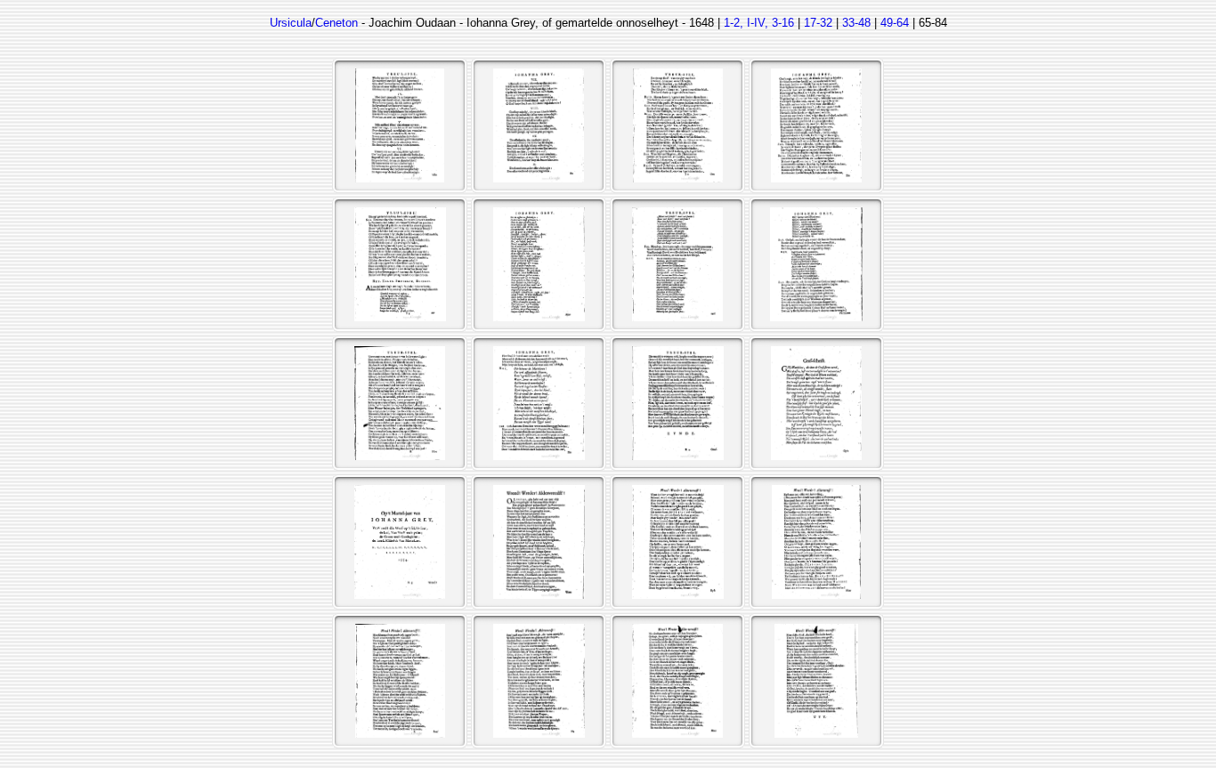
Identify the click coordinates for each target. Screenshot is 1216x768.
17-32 (818, 22)
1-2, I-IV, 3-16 (759, 22)
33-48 (856, 22)
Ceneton (336, 22)
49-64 (894, 22)
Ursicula (291, 22)
